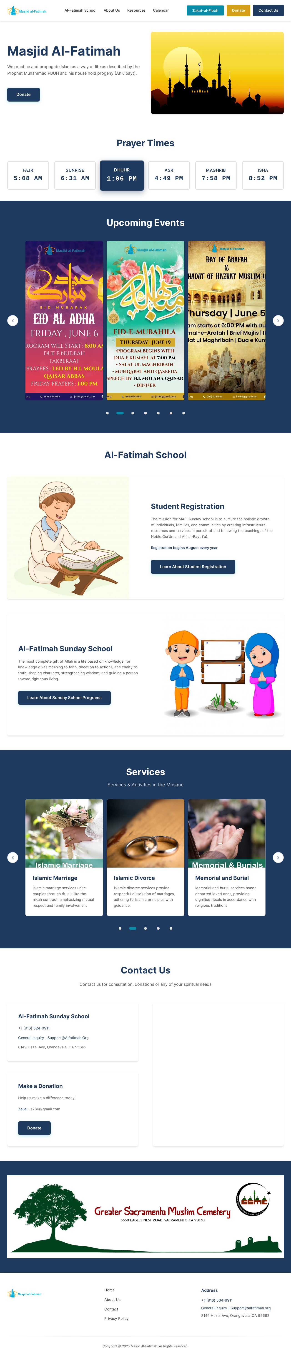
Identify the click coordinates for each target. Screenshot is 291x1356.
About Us (112, 10)
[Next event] (278, 320)
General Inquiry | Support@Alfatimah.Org (53, 1037)
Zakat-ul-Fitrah (205, 10)
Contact (111, 1309)
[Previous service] (12, 857)
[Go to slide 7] (183, 413)
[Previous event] (12, 320)
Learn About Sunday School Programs (64, 697)
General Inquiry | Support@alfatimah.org (236, 1308)
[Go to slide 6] (171, 413)
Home (109, 1290)
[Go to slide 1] (107, 413)
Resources (136, 10)
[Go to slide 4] (145, 413)
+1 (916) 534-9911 (217, 1300)
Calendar (161, 10)
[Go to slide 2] (120, 413)
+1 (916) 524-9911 (34, 1028)
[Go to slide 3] (132, 413)
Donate (238, 10)
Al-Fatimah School (80, 10)
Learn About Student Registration (193, 566)
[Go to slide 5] (158, 413)
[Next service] (278, 857)
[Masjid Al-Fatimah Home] (26, 10)
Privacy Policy (116, 1318)
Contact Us (268, 10)
